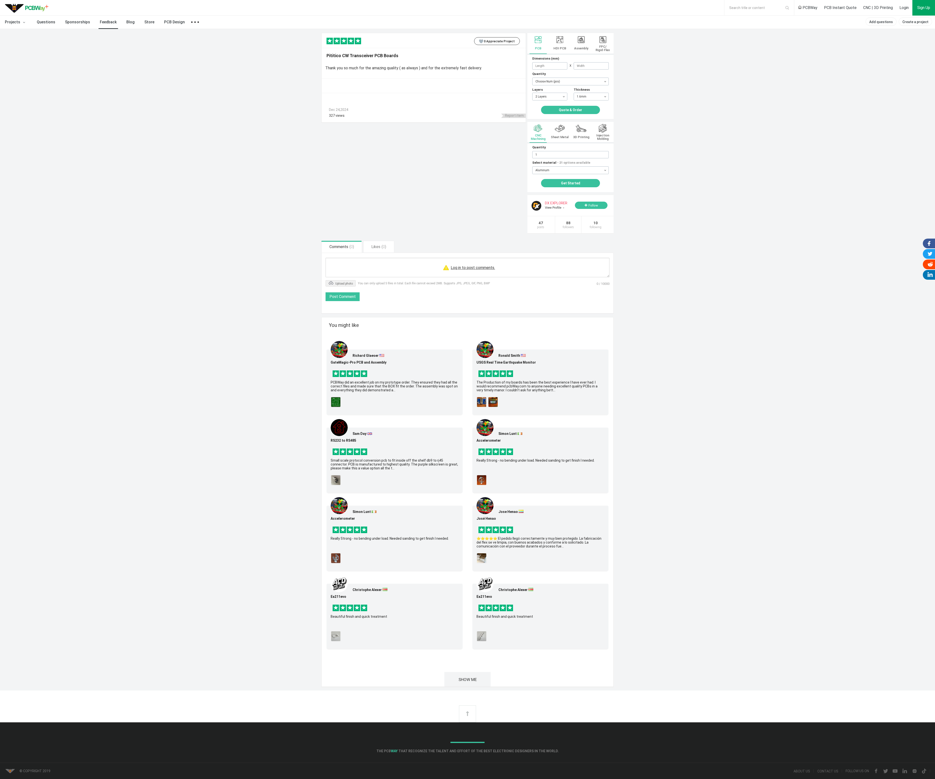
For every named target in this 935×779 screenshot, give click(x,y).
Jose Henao (508, 512)
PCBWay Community (28, 8)
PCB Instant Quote (840, 7)
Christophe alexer (367, 590)
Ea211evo (338, 597)
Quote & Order (570, 110)
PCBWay (809, 7)
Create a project (915, 22)
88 (568, 225)
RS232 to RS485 (343, 440)
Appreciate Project (499, 41)
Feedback (108, 22)
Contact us (827, 771)
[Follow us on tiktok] (924, 771)
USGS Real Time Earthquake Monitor (506, 362)
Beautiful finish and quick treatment (359, 616)
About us (802, 771)
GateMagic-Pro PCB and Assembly (358, 362)
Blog (130, 22)
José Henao (486, 518)
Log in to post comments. (473, 267)
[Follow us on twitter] (885, 771)
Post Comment (342, 296)
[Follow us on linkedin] (904, 771)
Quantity (539, 74)
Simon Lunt (362, 512)
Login (904, 7)
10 (595, 225)
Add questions (881, 22)
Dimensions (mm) (545, 58)
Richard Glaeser (366, 356)
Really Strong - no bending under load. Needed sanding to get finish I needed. (390, 538)
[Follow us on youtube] (895, 771)
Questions (46, 22)
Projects (13, 22)
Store (149, 22)
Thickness (582, 89)
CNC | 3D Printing (878, 7)
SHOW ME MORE (467, 682)
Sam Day (359, 434)
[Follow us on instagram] (914, 771)
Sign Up (923, 7)
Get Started (570, 183)
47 (540, 225)
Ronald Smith (509, 356)
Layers (537, 89)
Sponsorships (77, 22)
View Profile (553, 207)
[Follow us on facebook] (876, 771)
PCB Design (174, 22)
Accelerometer (343, 518)
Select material (561, 162)
